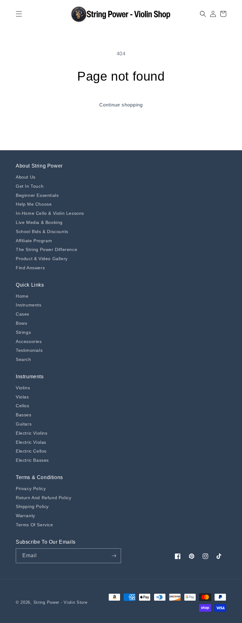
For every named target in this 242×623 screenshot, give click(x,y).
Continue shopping (121, 104)
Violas (22, 396)
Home (22, 296)
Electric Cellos (31, 451)
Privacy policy (31, 488)
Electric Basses (32, 460)
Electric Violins (32, 433)
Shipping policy (32, 506)
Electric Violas (31, 442)
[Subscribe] (114, 555)
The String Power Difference (46, 249)
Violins (23, 387)
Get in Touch (29, 186)
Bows (21, 323)
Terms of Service (34, 524)
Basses (24, 414)
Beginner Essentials (37, 195)
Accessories (29, 341)
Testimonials (29, 350)
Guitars (24, 423)
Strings (23, 332)
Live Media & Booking (39, 222)
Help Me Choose (34, 204)
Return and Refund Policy (43, 497)
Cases (22, 314)
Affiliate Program (34, 240)
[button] (19, 14)
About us (26, 177)
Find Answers (30, 267)
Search (23, 359)
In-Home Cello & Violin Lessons (50, 213)
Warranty (25, 515)
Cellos (22, 405)
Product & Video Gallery (42, 258)
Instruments (29, 304)
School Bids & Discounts (42, 231)
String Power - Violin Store (60, 602)
